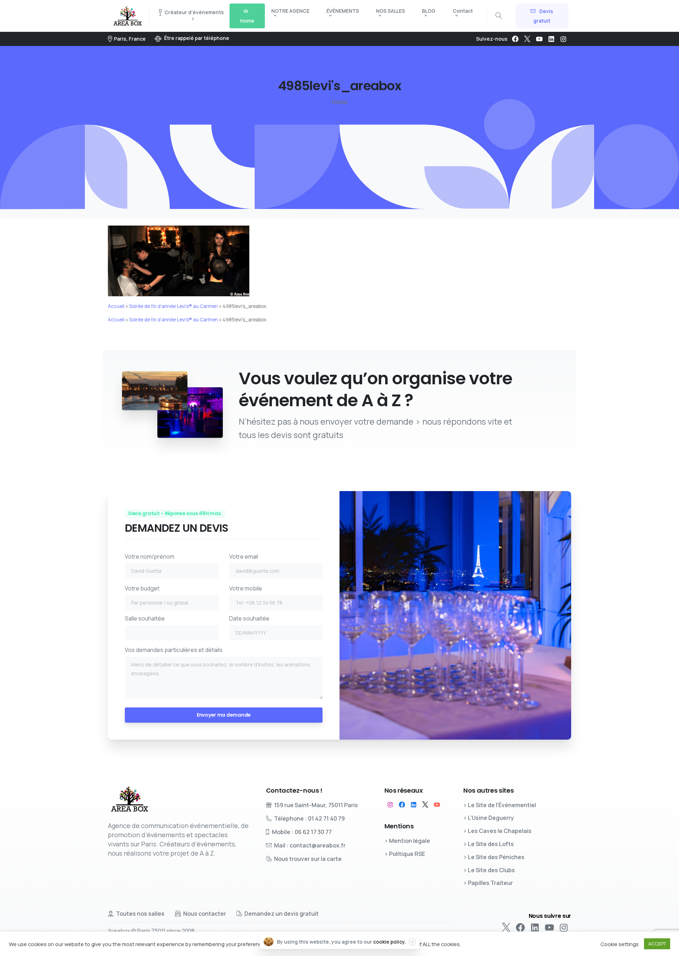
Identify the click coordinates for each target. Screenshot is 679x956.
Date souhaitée (249, 618)
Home (340, 102)
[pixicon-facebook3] (402, 804)
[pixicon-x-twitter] (425, 804)
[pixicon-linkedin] (413, 804)
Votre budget (142, 588)
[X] (527, 39)
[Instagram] (563, 39)
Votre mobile (245, 588)
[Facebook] (515, 39)
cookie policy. (389, 941)
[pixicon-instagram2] (390, 804)
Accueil (116, 306)
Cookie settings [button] (619, 944)
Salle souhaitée (145, 618)
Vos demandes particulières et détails (173, 650)
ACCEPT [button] (657, 943)
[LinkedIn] (551, 39)
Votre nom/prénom (149, 556)
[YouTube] (539, 39)
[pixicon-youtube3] (437, 804)
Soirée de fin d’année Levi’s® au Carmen (173, 306)
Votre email (243, 556)
